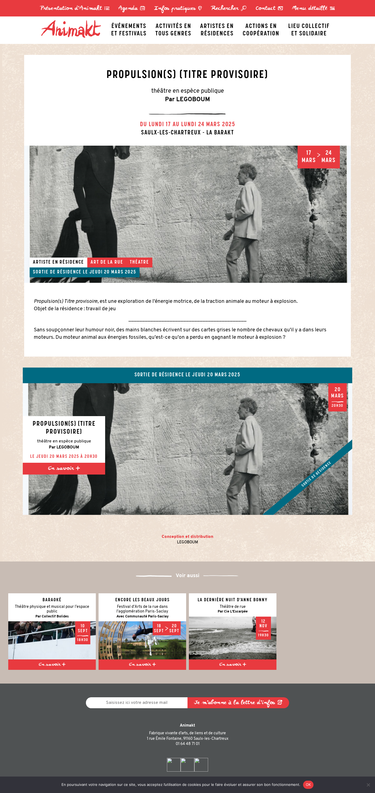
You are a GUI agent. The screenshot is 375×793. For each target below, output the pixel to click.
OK (308, 784)
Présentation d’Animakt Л (75, 8)
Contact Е (269, 8)
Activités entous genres (173, 28)
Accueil (74, 21)
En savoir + (64, 468)
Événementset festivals (129, 28)
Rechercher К (229, 8)
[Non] (368, 785)
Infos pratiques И (178, 8)
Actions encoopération (261, 28)
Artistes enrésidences (217, 28)
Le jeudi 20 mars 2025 (109, 272)
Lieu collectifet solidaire (309, 28)
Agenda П (132, 8)
